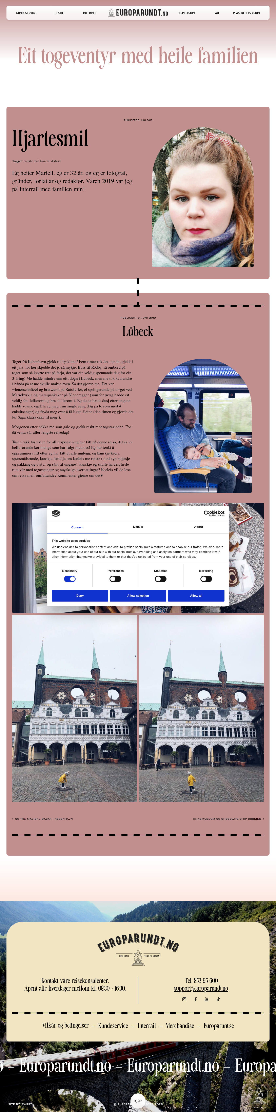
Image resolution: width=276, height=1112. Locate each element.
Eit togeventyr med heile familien (138, 57)
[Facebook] (195, 1000)
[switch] (115, 579)
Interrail (90, 13)
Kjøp (138, 1100)
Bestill (60, 13)
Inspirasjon (186, 13)
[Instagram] (184, 1000)
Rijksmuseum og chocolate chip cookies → (228, 819)
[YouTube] (206, 1000)
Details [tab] (138, 526)
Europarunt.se (219, 1026)
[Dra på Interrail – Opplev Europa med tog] (138, 12)
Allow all (196, 595)
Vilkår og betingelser (65, 1025)
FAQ (216, 13)
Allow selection (138, 595)
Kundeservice (26, 13)
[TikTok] (218, 1000)
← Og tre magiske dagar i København (42, 819)
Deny (80, 595)
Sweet (27, 1104)
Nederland (54, 161)
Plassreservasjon (246, 13)
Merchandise (180, 1026)
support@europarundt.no (201, 988)
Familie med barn (35, 161)
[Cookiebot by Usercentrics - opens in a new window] (206, 513)
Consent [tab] (77, 527)
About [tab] (198, 526)
